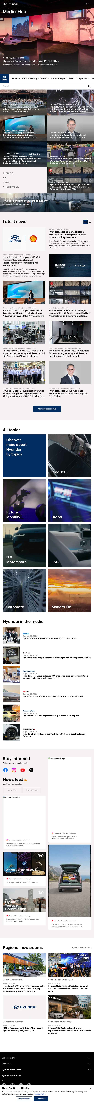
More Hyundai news (47, 409)
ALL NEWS (5, 78)
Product (16, 78)
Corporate (82, 78)
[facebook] (5, 770)
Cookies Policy (40, 1094)
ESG (71, 78)
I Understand (41, 1099)
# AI (5, 178)
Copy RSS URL (32, 790)
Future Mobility (30, 78)
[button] (90, 39)
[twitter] (31, 770)
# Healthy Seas (11, 187)
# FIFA (6, 182)
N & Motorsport (58, 78)
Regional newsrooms (80, 947)
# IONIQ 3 (8, 173)
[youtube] (22, 770)
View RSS (12, 790)
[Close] (90, 1088)
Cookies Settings (24, 1099)
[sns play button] (24, 863)
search (89, 86)
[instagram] (14, 770)
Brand (45, 78)
